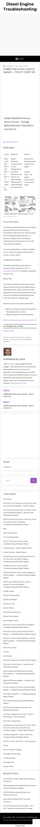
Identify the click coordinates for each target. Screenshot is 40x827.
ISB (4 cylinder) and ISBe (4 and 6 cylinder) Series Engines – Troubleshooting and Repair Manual (19, 673)
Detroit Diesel (8, 608)
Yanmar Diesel (8, 766)
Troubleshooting (9, 758)
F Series (6, 652)
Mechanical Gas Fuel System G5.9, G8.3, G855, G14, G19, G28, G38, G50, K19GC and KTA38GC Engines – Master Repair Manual (19, 727)
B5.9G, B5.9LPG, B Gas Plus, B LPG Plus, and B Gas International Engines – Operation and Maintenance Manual (19, 512)
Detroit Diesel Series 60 (11, 612)
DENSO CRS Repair (10, 599)
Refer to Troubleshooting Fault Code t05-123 (19, 320)
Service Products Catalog (12, 750)
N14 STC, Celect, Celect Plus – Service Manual (19, 741)
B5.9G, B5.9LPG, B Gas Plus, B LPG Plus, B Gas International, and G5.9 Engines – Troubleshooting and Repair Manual (19, 521)
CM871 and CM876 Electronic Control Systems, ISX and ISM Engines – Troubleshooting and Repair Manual (17, 584)
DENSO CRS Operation (11, 595)
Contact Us (7, 467)
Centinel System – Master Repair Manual (17, 548)
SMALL (5, 216)
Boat (5, 529)
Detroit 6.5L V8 (8, 604)
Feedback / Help (8, 331)
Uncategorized (8, 762)
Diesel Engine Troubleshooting (27, 817)
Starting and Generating (11, 754)
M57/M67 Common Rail (11, 721)
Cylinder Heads (8, 591)
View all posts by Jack (19, 383)
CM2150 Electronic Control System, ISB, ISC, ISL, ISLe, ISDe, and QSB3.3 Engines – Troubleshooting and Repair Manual (19, 558)
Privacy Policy (20, 826)
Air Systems (7, 499)
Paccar (5, 745)
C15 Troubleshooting (10, 537)
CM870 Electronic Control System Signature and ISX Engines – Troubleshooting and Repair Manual (19, 575)
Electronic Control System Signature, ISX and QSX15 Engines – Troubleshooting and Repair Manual (19, 640)
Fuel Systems (7, 656)
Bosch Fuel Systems (10, 533)
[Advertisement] (20, 34)
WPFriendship (18, 820)
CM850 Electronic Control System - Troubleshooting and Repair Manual (17, 339)
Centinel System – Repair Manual (14, 552)
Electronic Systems (10, 647)
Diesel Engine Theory (11, 620)
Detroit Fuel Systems (10, 616)
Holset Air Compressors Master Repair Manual (19, 660)
